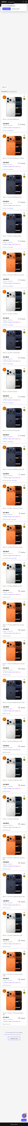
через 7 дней (13, 480)
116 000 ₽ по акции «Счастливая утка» (12, 594)
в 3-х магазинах (10, 169)
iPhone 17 (4, 87)
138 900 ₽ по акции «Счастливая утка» (12, 244)
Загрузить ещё (14, 1038)
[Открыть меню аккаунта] (26, 1)
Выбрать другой (15, 8)
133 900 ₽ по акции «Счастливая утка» (12, 788)
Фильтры (24, 1120)
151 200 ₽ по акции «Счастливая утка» (12, 982)
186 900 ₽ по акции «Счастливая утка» (12, 400)
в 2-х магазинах (10, 130)
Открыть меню (14, 1124)
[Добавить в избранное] (24, 96)
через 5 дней (13, 558)
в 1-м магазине (10, 208)
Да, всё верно (7, 8)
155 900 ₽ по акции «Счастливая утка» (12, 322)
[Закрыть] (25, 5)
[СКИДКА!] (24, 99)
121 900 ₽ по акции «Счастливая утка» (12, 127)
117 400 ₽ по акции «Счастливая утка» (12, 477)
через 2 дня (13, 519)
